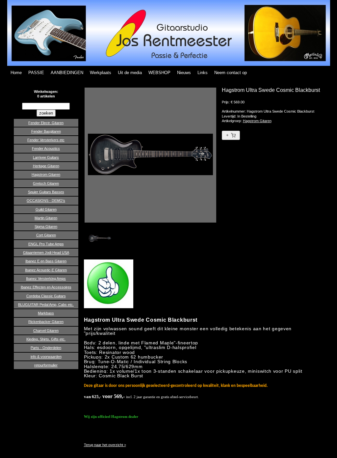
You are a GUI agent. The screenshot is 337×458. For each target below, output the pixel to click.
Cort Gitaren (46, 235)
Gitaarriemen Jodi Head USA (46, 253)
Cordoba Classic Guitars (46, 296)
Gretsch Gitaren (46, 183)
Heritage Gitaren (46, 166)
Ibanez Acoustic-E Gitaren (46, 270)
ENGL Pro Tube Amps (46, 244)
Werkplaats (100, 72)
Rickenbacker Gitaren (46, 322)
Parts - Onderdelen (46, 348)
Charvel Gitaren (46, 331)
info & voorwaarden (46, 357)
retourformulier (46, 365)
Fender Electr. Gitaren (46, 123)
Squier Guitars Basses (46, 192)
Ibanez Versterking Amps (46, 279)
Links (202, 72)
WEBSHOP (159, 72)
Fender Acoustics (46, 148)
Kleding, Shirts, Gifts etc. (45, 339)
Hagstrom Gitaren (46, 174)
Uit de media (130, 72)
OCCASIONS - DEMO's (46, 200)
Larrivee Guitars (46, 157)
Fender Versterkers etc (46, 140)
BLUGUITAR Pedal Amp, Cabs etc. (46, 305)
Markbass (46, 313)
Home (16, 72)
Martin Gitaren (46, 218)
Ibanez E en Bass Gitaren (45, 261)
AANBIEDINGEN (67, 72)
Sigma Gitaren (46, 227)
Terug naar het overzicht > (105, 445)
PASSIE (36, 72)
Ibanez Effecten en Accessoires (46, 287)
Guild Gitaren (46, 209)
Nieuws (184, 72)
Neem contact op (230, 72)
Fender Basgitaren (46, 131)
